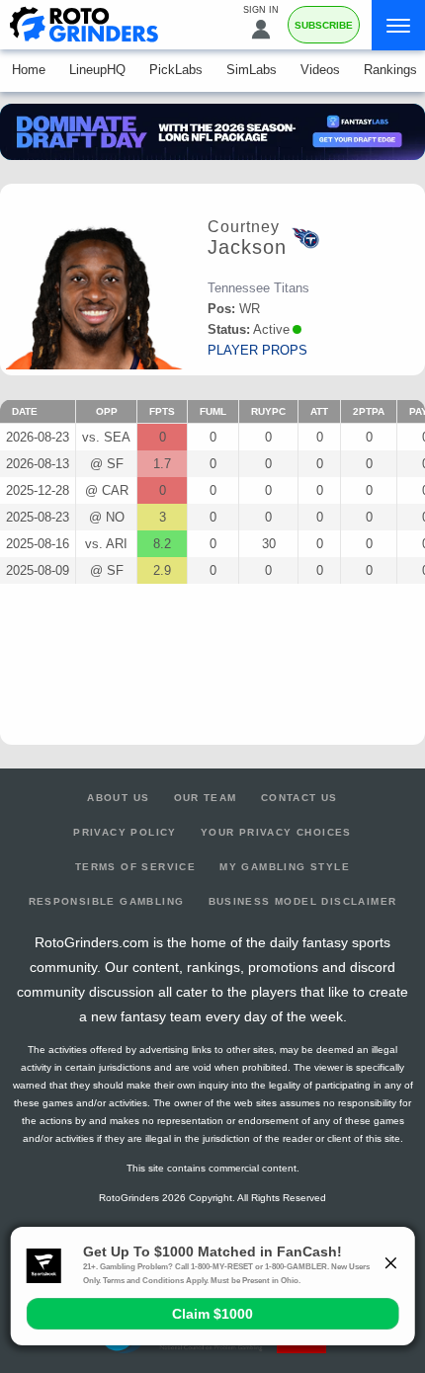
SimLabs (251, 69)
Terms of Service (135, 866)
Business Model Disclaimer (303, 901)
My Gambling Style (284, 866)
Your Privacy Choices (276, 832)
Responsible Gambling (107, 901)
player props (257, 350)
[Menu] (398, 25)
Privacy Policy (125, 832)
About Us (118, 797)
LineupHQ (97, 69)
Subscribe (324, 25)
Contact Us (299, 797)
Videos (320, 69)
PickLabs (176, 69)
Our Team (205, 797)
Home (28, 69)
